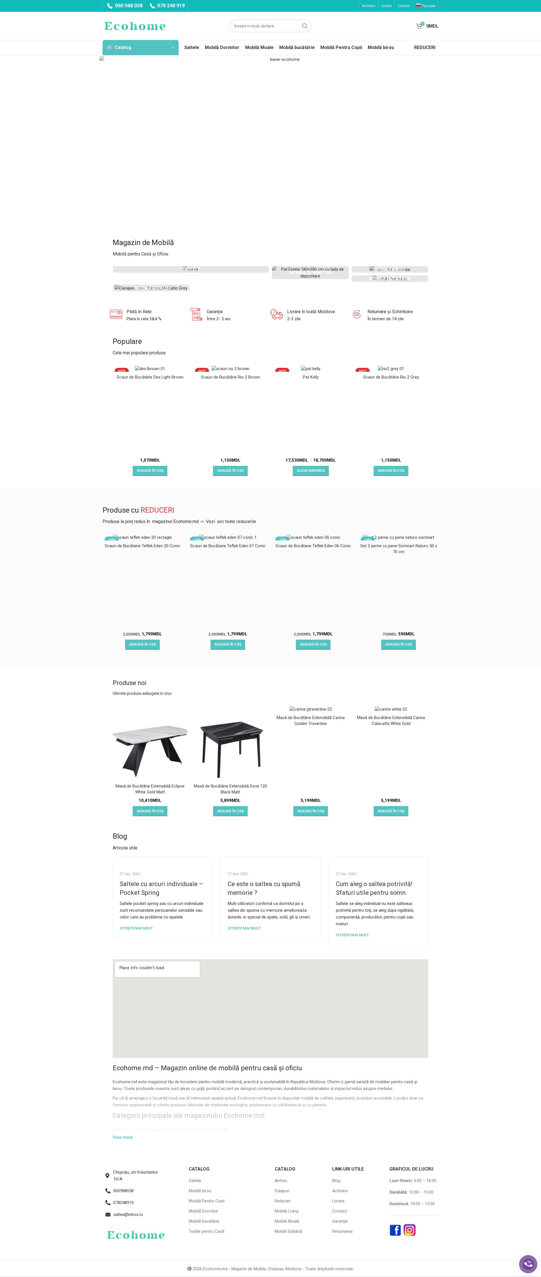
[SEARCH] (304, 25)
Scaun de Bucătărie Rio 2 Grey (391, 377)
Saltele (124, 1129)
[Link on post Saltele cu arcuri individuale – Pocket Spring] (162, 860)
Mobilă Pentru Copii (207, 1200)
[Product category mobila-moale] (151, 288)
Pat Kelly (311, 377)
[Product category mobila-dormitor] (310, 272)
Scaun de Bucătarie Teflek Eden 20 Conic (142, 545)
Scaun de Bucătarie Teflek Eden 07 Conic (228, 545)
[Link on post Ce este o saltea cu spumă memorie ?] (270, 860)
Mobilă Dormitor (203, 1211)
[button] (150, 471)
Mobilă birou (200, 1190)
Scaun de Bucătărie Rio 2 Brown (230, 377)
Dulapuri (282, 1190)
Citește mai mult (136, 928)
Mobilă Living (286, 1211)
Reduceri (283, 1200)
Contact (339, 1211)
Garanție (340, 1221)
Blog (336, 1180)
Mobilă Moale (287, 1221)
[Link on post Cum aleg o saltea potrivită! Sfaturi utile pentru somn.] (378, 860)
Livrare (338, 1200)
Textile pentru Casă (206, 1231)
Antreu (281, 1180)
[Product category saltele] (191, 269)
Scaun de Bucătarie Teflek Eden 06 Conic (313, 545)
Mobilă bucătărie (204, 1221)
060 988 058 (128, 5)
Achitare (340, 1190)
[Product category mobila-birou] (390, 269)
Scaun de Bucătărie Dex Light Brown (150, 377)
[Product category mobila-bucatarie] (390, 278)
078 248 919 (170, 5)
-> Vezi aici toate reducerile (228, 521)
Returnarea (342, 1231)
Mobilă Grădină (288, 1231)
